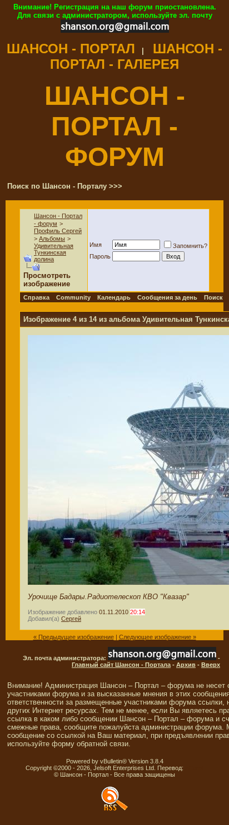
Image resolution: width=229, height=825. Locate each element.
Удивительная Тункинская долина (53, 252)
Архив (186, 664)
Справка (36, 297)
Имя (95, 244)
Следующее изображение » (157, 637)
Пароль (100, 256)
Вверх (210, 664)
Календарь (114, 297)
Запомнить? (190, 245)
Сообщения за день (167, 297)
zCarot (194, 768)
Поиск (213, 297)
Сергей (71, 618)
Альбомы (52, 238)
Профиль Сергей (58, 230)
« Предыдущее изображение (73, 637)
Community (73, 297)
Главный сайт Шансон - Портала (121, 664)
